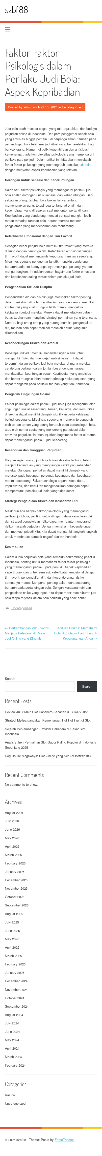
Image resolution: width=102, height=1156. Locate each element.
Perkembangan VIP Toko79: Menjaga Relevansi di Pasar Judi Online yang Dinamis (27, 633)
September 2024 (16, 1006)
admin (28, 107)
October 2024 (14, 998)
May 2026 (12, 838)
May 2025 (12, 939)
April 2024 (12, 1048)
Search (10, 678)
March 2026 (13, 854)
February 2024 (15, 1065)
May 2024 (12, 1040)
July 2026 (12, 821)
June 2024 (12, 1031)
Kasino (10, 1095)
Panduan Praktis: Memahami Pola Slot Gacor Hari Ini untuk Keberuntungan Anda (75, 633)
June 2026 (12, 829)
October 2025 (14, 896)
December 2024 (16, 981)
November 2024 (16, 989)
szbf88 (16, 9)
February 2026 (15, 863)
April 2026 (12, 846)
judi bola (85, 164)
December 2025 (16, 880)
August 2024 (14, 1014)
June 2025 (12, 930)
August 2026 (14, 812)
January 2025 (14, 972)
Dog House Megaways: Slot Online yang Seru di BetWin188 (48, 755)
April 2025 (12, 947)
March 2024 (13, 1056)
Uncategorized (72, 107)
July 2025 (12, 922)
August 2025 (14, 913)
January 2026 (14, 871)
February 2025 (15, 964)
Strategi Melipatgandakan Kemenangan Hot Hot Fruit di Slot (48, 720)
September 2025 (16, 905)
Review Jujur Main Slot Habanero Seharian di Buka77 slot (46, 711)
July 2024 (12, 1023)
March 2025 (13, 955)
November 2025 (16, 888)
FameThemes (65, 1139)
